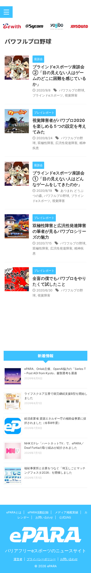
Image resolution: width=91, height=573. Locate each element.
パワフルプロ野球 (71, 90)
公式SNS (65, 517)
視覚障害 (71, 95)
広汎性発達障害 (66, 143)
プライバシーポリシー (41, 559)
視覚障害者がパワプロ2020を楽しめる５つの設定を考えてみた (59, 126)
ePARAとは (13, 512)
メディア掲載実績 (66, 512)
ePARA (46, 14)
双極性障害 (45, 143)
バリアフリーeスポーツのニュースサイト (45, 550)
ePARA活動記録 (38, 512)
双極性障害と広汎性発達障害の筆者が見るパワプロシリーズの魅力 (59, 231)
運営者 (18, 559)
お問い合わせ (44, 517)
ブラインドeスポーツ (48, 95)
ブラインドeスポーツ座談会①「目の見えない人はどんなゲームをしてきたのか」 (58, 179)
